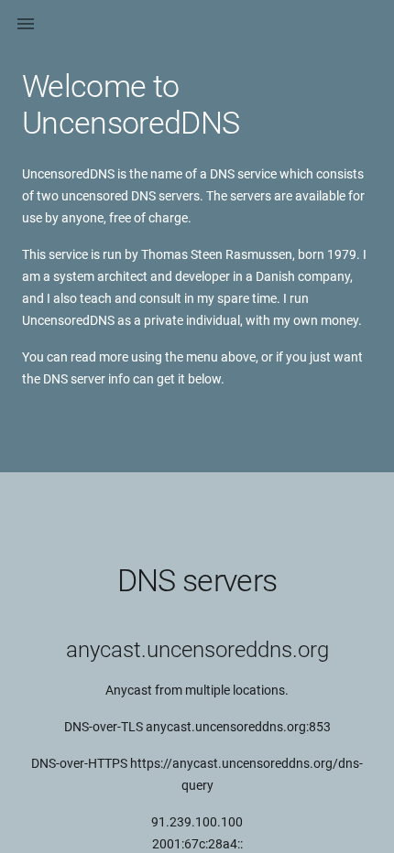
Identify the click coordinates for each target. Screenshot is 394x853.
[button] (26, 26)
